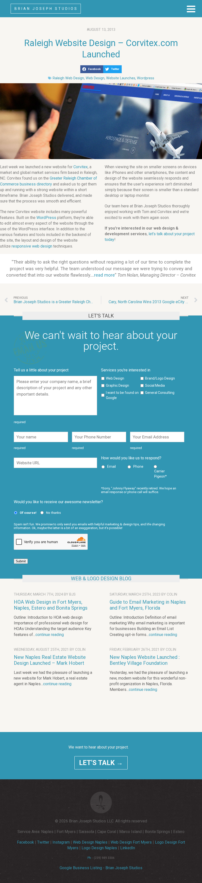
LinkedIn (127, 848)
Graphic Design (117, 385)
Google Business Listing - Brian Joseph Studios (101, 868)
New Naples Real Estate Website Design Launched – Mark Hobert (50, 660)
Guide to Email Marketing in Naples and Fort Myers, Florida (148, 605)
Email (111, 466)
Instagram (61, 842)
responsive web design (32, 246)
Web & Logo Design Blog (101, 579)
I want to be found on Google (122, 395)
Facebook (25, 842)
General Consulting (159, 393)
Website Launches (120, 78)
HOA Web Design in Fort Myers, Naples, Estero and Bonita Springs (50, 605)
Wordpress (145, 78)
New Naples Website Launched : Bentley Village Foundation (145, 660)
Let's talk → (101, 763)
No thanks (53, 513)
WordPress (46, 217)
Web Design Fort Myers (131, 842)
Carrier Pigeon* (160, 473)
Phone (138, 466)
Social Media (155, 385)
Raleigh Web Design (68, 78)
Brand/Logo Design (160, 378)
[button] (91, 69)
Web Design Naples (90, 842)
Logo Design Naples (99, 848)
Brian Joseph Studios (46, 9)
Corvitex (80, 167)
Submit (21, 561)
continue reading (49, 634)
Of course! (28, 513)
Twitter (43, 842)
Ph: (89, 858)
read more (104, 275)
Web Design (95, 78)
